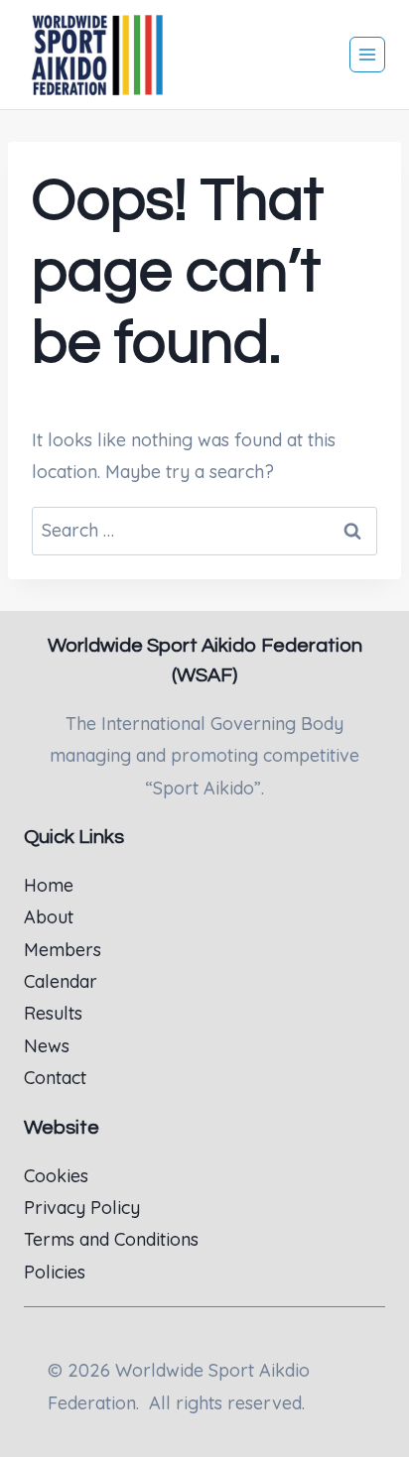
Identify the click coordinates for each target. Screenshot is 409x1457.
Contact (55, 1077)
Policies (54, 1272)
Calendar (60, 981)
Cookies (56, 1175)
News (46, 1045)
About (48, 917)
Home (48, 885)
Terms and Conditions (111, 1239)
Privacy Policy (82, 1207)
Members (62, 949)
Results (53, 1013)
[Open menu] (367, 54)
